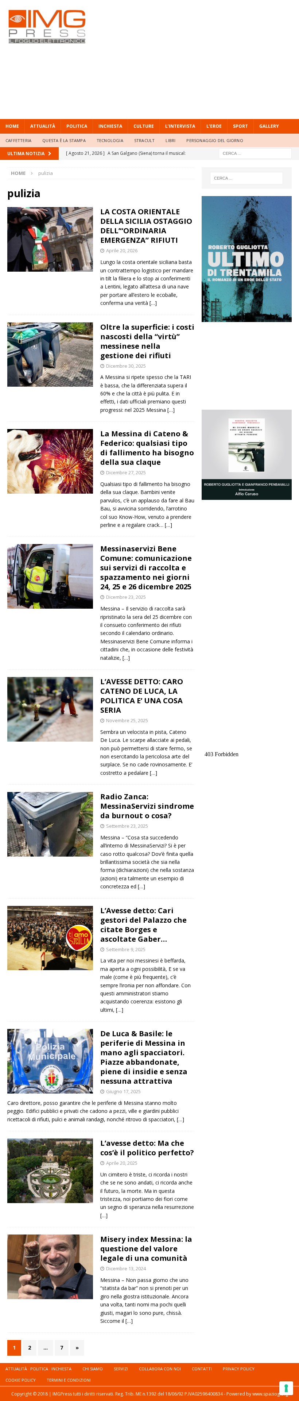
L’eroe (214, 126)
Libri (170, 140)
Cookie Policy (20, 1380)
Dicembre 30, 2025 (126, 366)
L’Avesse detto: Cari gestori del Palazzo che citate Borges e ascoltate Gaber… (143, 925)
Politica (76, 126)
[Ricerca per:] (255, 152)
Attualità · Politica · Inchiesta (38, 1368)
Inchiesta (110, 126)
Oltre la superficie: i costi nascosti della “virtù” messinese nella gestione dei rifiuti (147, 341)
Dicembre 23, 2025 (126, 597)
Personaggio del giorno (214, 140)
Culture (143, 126)
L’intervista (180, 126)
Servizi (121, 1368)
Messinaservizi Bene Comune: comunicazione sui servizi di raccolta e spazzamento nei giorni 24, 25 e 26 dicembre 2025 (146, 568)
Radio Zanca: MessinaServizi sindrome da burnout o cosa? (147, 806)
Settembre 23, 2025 (127, 826)
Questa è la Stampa (64, 140)
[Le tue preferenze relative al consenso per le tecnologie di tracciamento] (286, 1388)
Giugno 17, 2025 (123, 1091)
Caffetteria (18, 140)
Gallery (269, 126)
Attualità (42, 126)
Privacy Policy (239, 1368)
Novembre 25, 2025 (127, 720)
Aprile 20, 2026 (121, 250)
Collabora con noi (160, 1368)
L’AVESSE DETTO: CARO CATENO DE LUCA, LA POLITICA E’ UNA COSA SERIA (141, 696)
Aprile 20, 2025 (121, 1163)
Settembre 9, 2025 (125, 949)
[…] (153, 302)
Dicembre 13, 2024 (126, 1268)
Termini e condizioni (69, 1380)
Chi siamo (92, 1368)
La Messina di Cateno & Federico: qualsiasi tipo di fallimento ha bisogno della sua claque (147, 448)
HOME (12, 126)
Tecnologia (110, 140)
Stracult (144, 140)
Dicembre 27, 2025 (126, 472)
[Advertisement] (204, 58)
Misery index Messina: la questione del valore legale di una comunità (146, 1248)
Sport (240, 126)
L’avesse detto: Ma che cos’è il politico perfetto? (147, 1147)
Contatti (202, 1368)
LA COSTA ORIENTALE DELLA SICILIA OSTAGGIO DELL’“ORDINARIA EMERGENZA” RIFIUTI (146, 226)
